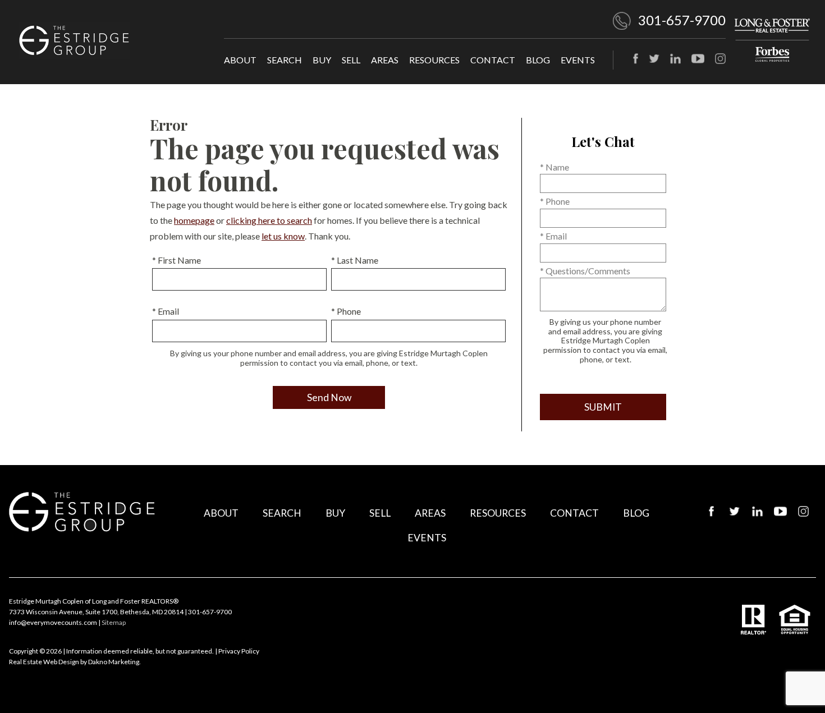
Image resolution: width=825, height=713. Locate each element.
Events (578, 59)
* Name (554, 167)
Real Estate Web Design (44, 661)
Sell (351, 59)
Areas (384, 59)
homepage (194, 220)
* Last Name (354, 260)
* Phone (346, 311)
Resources (434, 59)
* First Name (176, 260)
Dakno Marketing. (114, 661)
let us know (283, 236)
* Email (165, 311)
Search (284, 59)
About (240, 59)
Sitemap (114, 622)
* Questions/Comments (585, 270)
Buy (322, 59)
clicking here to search (269, 220)
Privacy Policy (238, 651)
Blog (538, 59)
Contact (492, 59)
